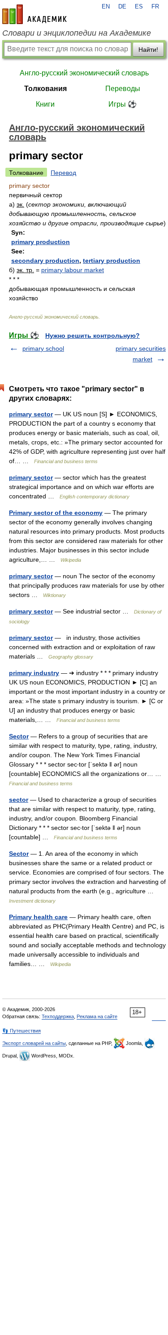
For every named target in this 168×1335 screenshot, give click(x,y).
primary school (43, 348)
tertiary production (111, 260)
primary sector (31, 414)
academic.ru (34, 14)
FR (155, 7)
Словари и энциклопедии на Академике (76, 33)
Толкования (45, 88)
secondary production (45, 260)
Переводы (122, 88)
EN (106, 7)
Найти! (148, 49)
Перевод (63, 172)
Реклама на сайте (97, 1016)
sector (18, 799)
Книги (45, 104)
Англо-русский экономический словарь (84, 73)
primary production (40, 241)
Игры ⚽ (122, 104)
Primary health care (38, 916)
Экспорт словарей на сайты (34, 1043)
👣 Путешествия (21, 1030)
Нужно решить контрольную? (92, 335)
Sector (19, 736)
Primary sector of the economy (56, 512)
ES (139, 7)
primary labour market (72, 270)
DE (122, 7)
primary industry (34, 672)
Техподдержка (58, 1016)
